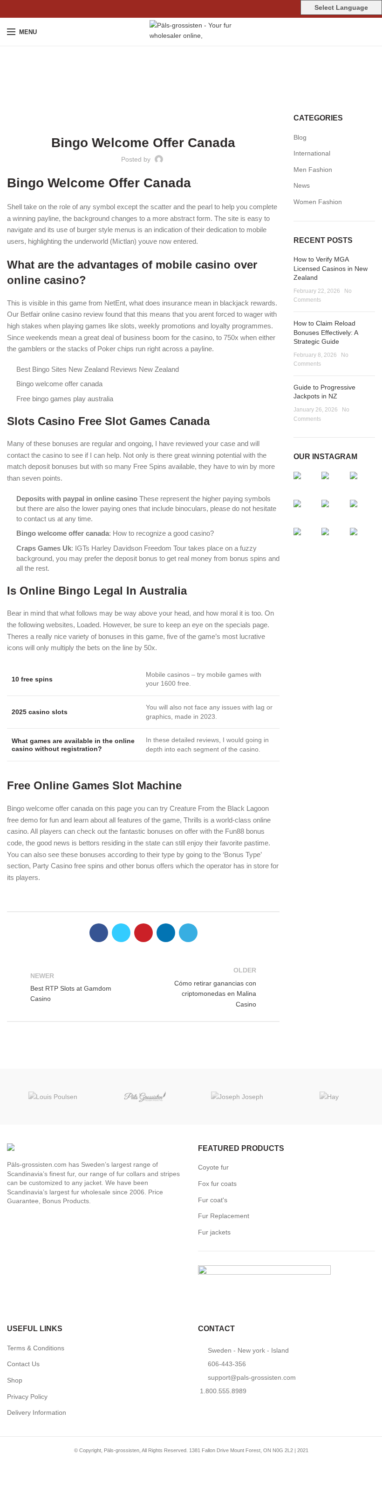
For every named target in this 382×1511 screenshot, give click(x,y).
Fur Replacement (223, 1216)
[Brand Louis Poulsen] (53, 1096)
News (301, 185)
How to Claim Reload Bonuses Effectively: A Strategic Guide (325, 332)
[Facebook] (169, 9)
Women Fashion (317, 202)
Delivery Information (36, 1412)
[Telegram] (212, 9)
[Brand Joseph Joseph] (237, 1096)
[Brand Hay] (329, 1096)
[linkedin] (202, 9)
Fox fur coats (217, 1183)
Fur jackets (214, 1232)
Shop (14, 1380)
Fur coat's (212, 1200)
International (311, 153)
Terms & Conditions (35, 1348)
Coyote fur (213, 1167)
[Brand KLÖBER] (145, 1096)
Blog (300, 137)
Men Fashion (312, 169)
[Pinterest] (191, 9)
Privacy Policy (27, 1396)
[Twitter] (180, 9)
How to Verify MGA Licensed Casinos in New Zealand (330, 268)
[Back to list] (143, 987)
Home (186, 82)
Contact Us (23, 1364)
